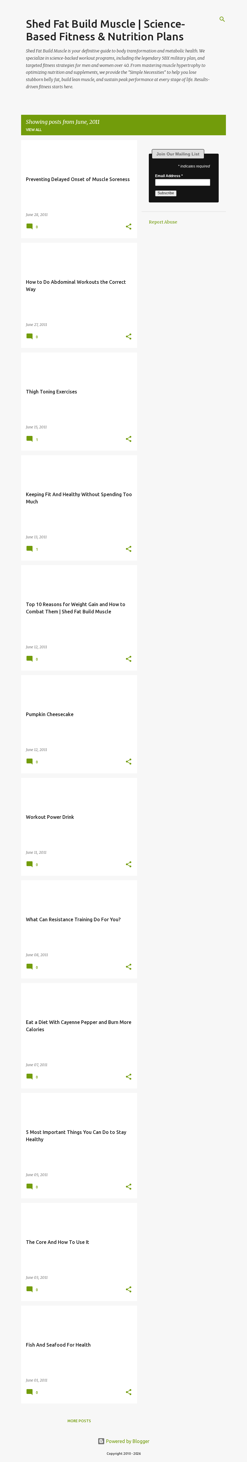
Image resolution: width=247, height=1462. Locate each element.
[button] (128, 227)
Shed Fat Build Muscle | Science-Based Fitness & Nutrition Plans (105, 29)
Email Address (169, 176)
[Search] (222, 19)
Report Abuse (163, 222)
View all (34, 130)
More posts (79, 1421)
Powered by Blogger (127, 1441)
